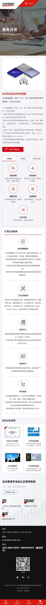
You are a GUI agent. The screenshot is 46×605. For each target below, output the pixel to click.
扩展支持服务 (37, 159)
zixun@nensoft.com (11, 540)
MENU (31, 3)
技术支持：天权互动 (23, 591)
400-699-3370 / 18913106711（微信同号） (22, 549)
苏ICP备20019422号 (23, 588)
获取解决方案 (10, 492)
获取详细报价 (14, 149)
